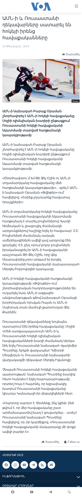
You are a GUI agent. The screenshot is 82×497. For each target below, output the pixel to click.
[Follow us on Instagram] (15, 465)
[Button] (71, 54)
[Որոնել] (69, 492)
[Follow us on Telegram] (33, 465)
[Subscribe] (51, 465)
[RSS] (42, 465)
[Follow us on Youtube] (24, 465)
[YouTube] (32, 492)
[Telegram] (50, 492)
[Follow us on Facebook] (6, 465)
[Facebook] (13, 492)
